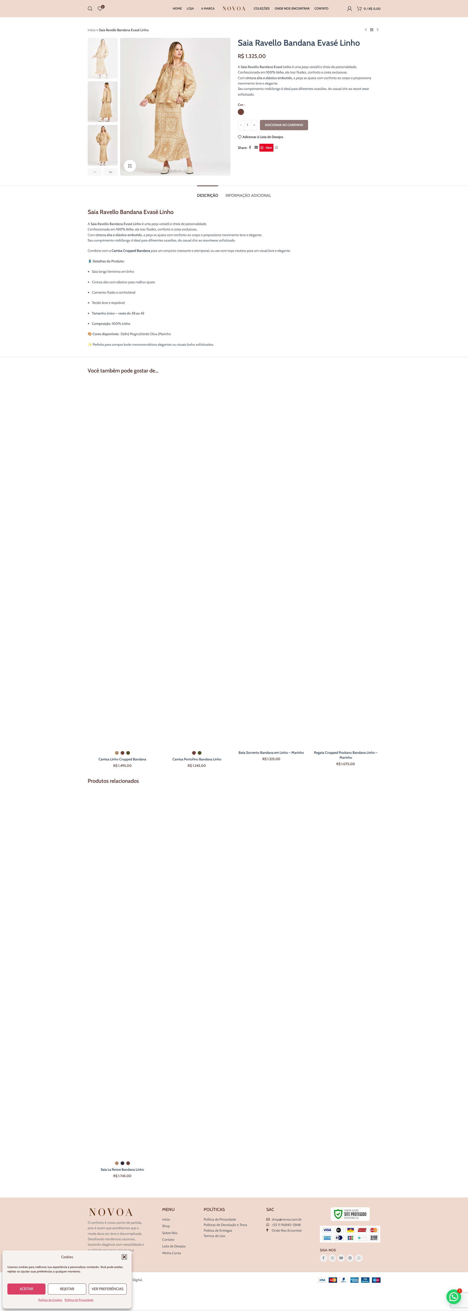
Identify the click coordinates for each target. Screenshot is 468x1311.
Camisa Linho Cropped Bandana (122, 759)
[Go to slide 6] (175, 171)
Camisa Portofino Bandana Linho (196, 759)
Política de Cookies (50, 1300)
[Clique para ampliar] (130, 166)
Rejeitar (67, 1289)
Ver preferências (108, 1289)
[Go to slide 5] (170, 171)
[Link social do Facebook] (250, 147)
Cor (240, 104)
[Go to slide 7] (180, 171)
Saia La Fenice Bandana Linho (122, 1169)
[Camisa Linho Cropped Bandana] (122, 564)
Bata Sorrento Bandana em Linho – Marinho (271, 752)
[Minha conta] (350, 9)
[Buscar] (90, 9)
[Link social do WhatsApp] (276, 147)
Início (92, 30)
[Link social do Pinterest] (350, 1258)
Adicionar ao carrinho (284, 125)
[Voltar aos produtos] (372, 30)
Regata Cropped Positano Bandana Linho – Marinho (346, 755)
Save (269, 147)
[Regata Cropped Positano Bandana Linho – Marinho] (346, 564)
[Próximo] (378, 30)
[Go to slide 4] (165, 171)
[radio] (241, 112)
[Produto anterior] (366, 30)
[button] (124, 1256)
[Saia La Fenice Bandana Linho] (122, 974)
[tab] (207, 192)
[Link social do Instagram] (332, 1258)
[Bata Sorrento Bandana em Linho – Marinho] (271, 564)
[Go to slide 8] (185, 171)
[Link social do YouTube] (341, 1258)
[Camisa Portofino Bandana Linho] (197, 564)
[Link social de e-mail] (256, 147)
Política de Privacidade (79, 1300)
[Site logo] (234, 8)
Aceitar (26, 1289)
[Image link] (111, 1212)
